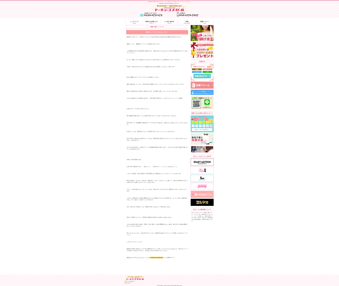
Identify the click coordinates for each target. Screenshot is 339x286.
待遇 (187, 22)
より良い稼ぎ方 (169, 22)
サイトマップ (127, 283)
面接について (204, 22)
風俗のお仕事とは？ (151, 22)
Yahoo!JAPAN (169, 3)
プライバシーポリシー (129, 281)
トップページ (134, 22)
